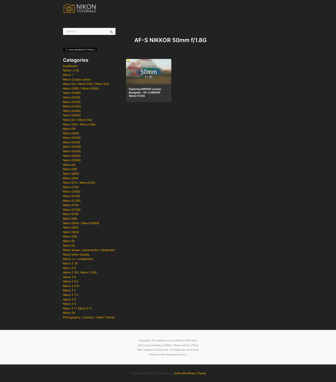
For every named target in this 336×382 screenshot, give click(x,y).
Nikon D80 (70, 218)
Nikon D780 (71, 214)
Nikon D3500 (72, 115)
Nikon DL (69, 245)
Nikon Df (69, 241)
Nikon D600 (71, 173)
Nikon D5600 (72, 160)
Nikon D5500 (72, 156)
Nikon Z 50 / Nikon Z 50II (80, 272)
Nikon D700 (71, 187)
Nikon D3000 (72, 93)
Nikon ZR (69, 312)
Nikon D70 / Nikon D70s (79, 182)
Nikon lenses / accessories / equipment (89, 250)
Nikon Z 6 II (70, 281)
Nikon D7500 (71, 209)
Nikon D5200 (72, 146)
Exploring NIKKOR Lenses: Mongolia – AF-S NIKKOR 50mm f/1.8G (145, 92)
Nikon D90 (70, 236)
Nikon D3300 (72, 106)
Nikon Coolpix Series (77, 79)
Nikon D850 (71, 232)
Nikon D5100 (71, 142)
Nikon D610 (70, 178)
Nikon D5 (69, 128)
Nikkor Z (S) (71, 70)
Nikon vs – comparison (78, 259)
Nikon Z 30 (70, 263)
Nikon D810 (70, 227)
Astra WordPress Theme (190, 373)
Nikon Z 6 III (71, 286)
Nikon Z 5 (69, 268)
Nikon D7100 (71, 196)
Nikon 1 (68, 75)
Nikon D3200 (72, 102)
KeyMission (70, 66)
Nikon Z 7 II (70, 295)
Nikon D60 (70, 169)
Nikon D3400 (72, 111)
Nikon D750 (71, 205)
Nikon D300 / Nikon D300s (81, 88)
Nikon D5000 (72, 137)
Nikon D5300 (72, 151)
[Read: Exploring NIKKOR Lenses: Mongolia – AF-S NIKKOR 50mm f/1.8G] (149, 70)
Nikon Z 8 (69, 299)
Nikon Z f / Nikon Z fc (77, 308)
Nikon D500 (71, 133)
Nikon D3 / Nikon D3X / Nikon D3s (86, 84)
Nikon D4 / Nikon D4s (77, 120)
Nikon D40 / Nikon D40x (79, 124)
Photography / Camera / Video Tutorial (89, 317)
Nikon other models (76, 254)
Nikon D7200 (71, 200)
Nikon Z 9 (69, 304)
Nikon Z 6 (69, 277)
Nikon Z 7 (69, 290)
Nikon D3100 (71, 97)
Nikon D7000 (71, 191)
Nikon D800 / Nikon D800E (81, 223)
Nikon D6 (69, 164)
